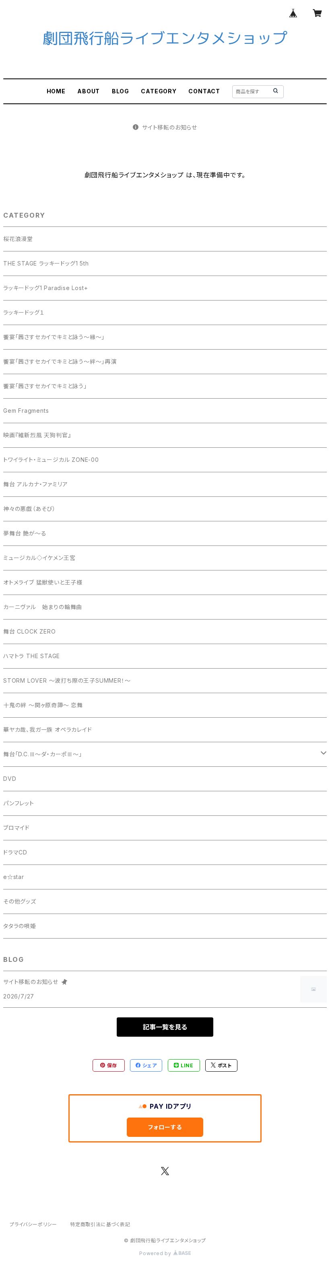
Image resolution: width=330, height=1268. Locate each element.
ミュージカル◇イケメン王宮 (39, 557)
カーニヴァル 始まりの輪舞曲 (42, 606)
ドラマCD (15, 852)
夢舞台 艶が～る (24, 533)
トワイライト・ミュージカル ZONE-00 (51, 459)
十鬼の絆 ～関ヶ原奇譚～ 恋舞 (43, 705)
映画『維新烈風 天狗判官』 (37, 435)
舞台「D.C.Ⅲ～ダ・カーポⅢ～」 (42, 754)
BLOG (120, 91)
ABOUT (88, 91)
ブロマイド (16, 827)
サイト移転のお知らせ (169, 127)
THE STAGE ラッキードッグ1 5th (46, 263)
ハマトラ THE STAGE (31, 656)
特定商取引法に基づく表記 (100, 1224)
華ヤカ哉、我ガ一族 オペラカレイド (47, 729)
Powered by (156, 1253)
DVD (9, 778)
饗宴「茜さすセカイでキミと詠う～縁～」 (54, 336)
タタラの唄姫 (19, 925)
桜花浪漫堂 (18, 238)
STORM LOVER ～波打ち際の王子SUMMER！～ (66, 680)
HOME (56, 91)
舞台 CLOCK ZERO (29, 631)
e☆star (13, 876)
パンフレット (18, 803)
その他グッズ (19, 901)
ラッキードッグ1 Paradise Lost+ (45, 287)
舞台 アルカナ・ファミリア (35, 484)
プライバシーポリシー (33, 1224)
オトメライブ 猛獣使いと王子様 (42, 582)
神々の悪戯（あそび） (29, 508)
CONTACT (204, 91)
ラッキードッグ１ (23, 312)
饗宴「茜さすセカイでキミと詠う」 (45, 386)
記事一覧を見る (165, 1027)
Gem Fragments (26, 410)
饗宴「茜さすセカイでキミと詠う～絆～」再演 (60, 361)
